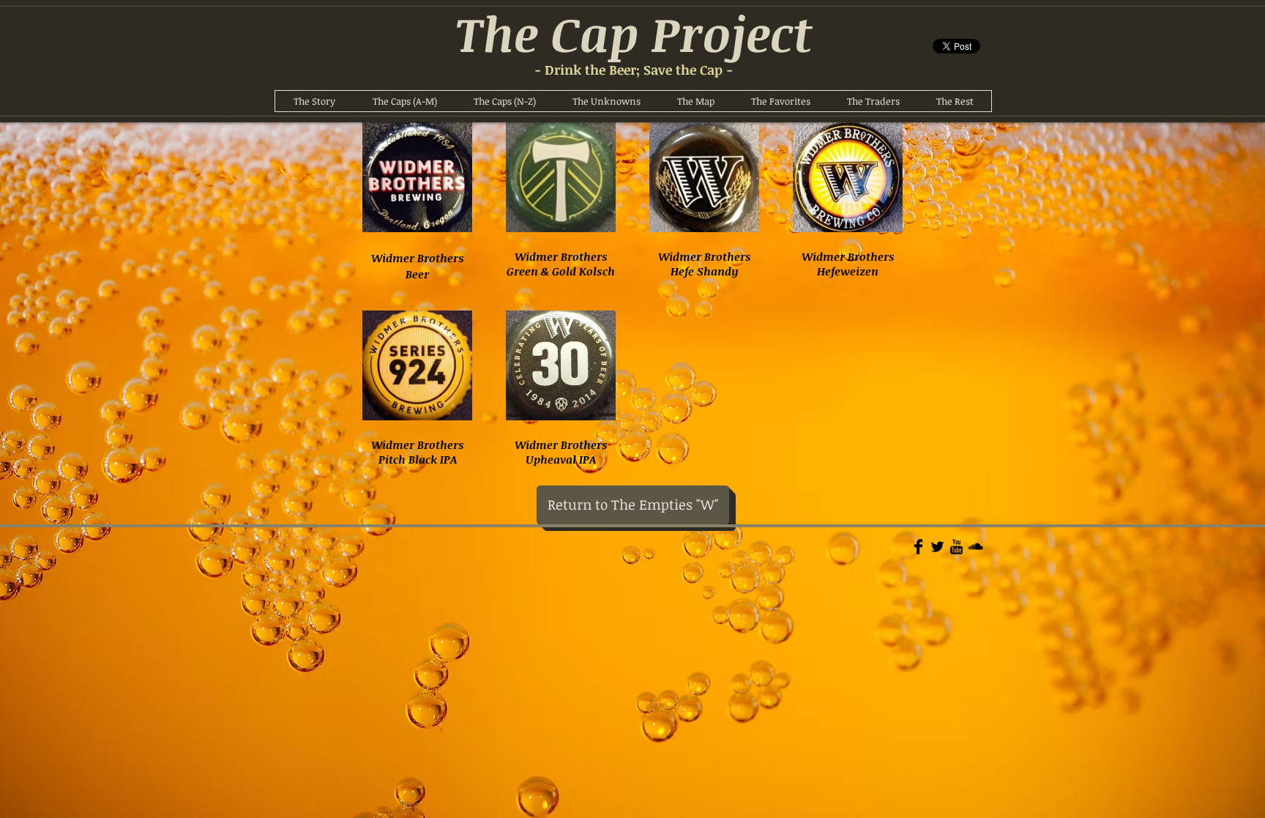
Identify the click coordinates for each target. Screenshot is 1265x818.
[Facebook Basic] (918, 546)
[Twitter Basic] (937, 546)
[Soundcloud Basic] (975, 546)
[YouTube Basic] (956, 546)
